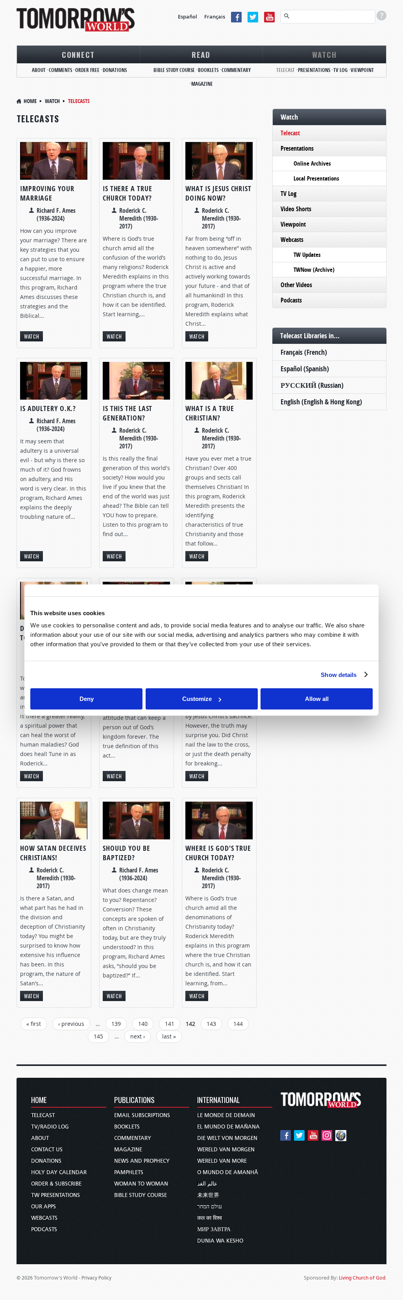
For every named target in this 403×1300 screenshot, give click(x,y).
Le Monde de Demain (226, 1115)
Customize (197, 698)
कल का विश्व (209, 1218)
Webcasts (292, 239)
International (218, 1100)
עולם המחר (209, 1206)
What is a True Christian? (209, 413)
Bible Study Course (174, 70)
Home (30, 101)
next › (137, 1036)
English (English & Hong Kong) (321, 402)
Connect (78, 54)
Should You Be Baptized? (126, 853)
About (39, 70)
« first (33, 1023)
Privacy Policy (96, 1278)
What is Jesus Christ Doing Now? (218, 193)
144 (238, 1023)
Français (214, 16)
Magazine (202, 83)
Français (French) (304, 352)
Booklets (208, 70)
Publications (134, 1100)
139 (116, 1023)
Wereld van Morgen (226, 1149)
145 (98, 1036)
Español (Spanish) (305, 369)
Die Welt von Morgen (227, 1138)
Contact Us (47, 1149)
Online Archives (312, 163)
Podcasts (291, 300)
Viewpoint (362, 70)
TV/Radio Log (50, 1126)
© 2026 (25, 1278)
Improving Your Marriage (47, 193)
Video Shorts (296, 209)
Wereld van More (222, 1161)
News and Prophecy (142, 1161)
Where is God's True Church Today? (218, 853)
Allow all (317, 698)
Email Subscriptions (142, 1115)
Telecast (285, 70)
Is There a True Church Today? (127, 193)
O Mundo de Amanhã (227, 1172)
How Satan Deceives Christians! (53, 853)
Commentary (236, 70)
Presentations (314, 70)
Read (201, 54)
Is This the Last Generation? (127, 413)
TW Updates (307, 255)
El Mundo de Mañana (228, 1126)
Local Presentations (316, 178)
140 (143, 1023)
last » (169, 1036)
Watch (324, 54)
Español (187, 16)
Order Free (87, 70)
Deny (86, 698)
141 (169, 1023)
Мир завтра (214, 1229)
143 (211, 1023)
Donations (115, 70)
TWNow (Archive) (314, 270)
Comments (60, 70)
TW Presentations (55, 1195)
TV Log (340, 70)
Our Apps (43, 1206)
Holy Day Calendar (59, 1172)
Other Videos (296, 284)
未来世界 (208, 1195)
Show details (339, 674)
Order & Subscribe (56, 1183)
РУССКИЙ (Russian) (312, 385)
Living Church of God (362, 1278)
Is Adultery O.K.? (48, 408)
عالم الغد (207, 1183)
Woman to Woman (141, 1183)
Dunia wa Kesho (220, 1240)
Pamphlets (128, 1172)
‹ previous (71, 1023)
